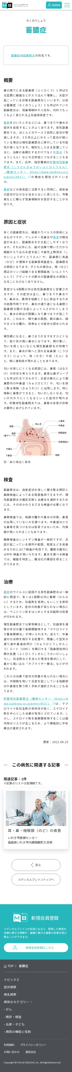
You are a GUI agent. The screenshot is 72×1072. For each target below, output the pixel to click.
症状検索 (10, 987)
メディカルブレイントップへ (36, 879)
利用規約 (9, 1045)
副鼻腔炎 (29, 55)
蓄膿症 (15, 55)
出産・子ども (15, 1024)
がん (9, 1009)
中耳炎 (57, 152)
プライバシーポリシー (33, 1045)
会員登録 (56, 5)
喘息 (56, 237)
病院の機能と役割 (18, 1031)
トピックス (11, 979)
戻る (38, 865)
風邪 (7, 122)
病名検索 (10, 994)
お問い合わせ (12, 1052)
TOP (11, 966)
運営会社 (30, 1052)
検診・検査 (13, 1017)
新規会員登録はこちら (40, 947)
